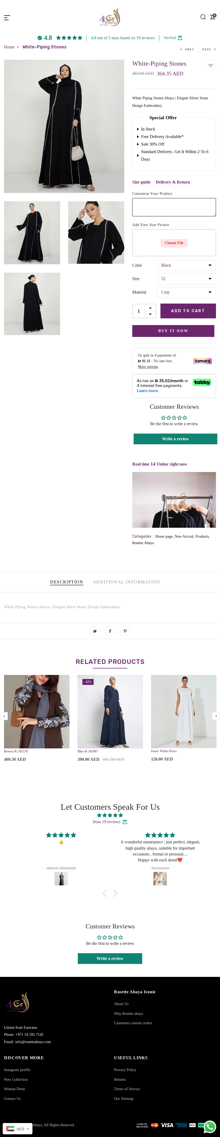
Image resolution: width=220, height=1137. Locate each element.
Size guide (141, 182)
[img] (110, 815)
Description (66, 582)
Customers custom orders (133, 1023)
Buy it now (173, 331)
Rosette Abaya (143, 543)
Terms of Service (127, 1089)
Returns (120, 1080)
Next (206, 49)
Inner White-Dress (164, 751)
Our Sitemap (123, 1099)
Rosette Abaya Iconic (135, 992)
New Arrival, (185, 536)
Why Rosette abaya (128, 1014)
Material (139, 292)
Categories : (142, 536)
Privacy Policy (125, 1070)
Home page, (165, 536)
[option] (37, 723)
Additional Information (126, 582)
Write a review (175, 439)
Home (9, 47)
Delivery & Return (173, 182)
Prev (189, 49)
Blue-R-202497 (88, 751)
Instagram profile (17, 1070)
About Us (121, 1004)
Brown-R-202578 (16, 751)
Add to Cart (188, 311)
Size (136, 278)
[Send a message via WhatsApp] (210, 1127)
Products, (203, 536)
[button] (106, 893)
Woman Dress (14, 1089)
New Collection (16, 1080)
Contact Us (12, 1099)
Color (137, 265)
